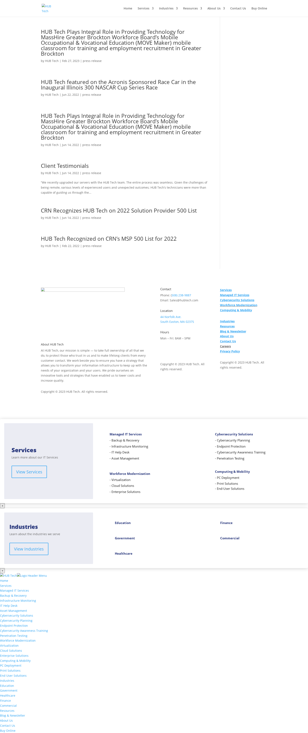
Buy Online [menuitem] (8, 731)
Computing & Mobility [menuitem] (15, 661)
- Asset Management (124, 458)
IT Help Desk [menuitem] (8, 606)
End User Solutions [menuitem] (13, 676)
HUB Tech (52, 61)
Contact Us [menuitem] (7, 726)
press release (92, 61)
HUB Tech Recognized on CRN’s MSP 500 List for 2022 (109, 238)
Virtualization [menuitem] (9, 646)
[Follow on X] (172, 350)
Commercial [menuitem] (8, 706)
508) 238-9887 (181, 295)
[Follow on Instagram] (180, 350)
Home (128, 8)
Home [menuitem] (4, 581)
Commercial (229, 538)
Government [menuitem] (8, 690)
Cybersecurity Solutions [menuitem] (16, 615)
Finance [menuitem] (5, 701)
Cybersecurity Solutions (234, 434)
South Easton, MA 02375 (177, 322)
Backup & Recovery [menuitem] (13, 596)
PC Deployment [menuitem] (10, 665)
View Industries (29, 549)
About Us (214, 8)
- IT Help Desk (119, 452)
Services (143, 8)
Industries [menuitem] (7, 681)
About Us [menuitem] (6, 720)
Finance (226, 523)
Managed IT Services (126, 434)
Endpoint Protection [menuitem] (14, 626)
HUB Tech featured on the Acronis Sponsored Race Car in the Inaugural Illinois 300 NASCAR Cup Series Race (118, 84)
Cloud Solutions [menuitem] (11, 651)
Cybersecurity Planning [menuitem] (16, 621)
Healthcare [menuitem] (7, 696)
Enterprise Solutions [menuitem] (14, 656)
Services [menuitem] (6, 586)
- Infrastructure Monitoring (129, 446)
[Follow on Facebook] (163, 350)
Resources (190, 8)
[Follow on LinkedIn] (188, 350)
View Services (29, 472)
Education (123, 523)
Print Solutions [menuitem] (10, 671)
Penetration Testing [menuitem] (13, 636)
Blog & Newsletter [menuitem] (12, 715)
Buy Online (259, 8)
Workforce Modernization (238, 305)
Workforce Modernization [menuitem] (18, 640)
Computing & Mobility (232, 471)
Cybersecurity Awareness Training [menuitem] (24, 631)
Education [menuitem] (7, 686)
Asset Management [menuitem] (13, 611)
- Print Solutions (226, 483)
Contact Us (238, 8)
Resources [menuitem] (7, 711)
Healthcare (123, 553)
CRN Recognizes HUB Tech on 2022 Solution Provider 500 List (119, 210)
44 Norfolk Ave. (170, 317)
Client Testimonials (65, 165)
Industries (166, 8)
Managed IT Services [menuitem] (14, 590)
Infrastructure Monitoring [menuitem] (18, 601)
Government (125, 538)
